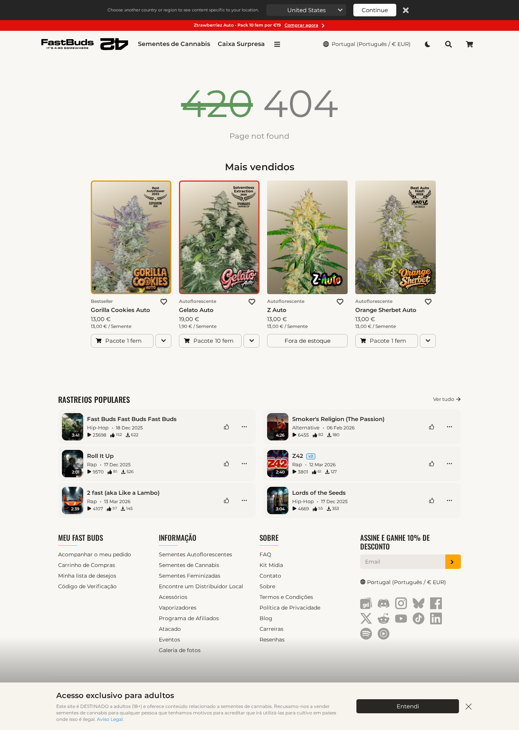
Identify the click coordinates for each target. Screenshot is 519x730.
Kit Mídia (271, 565)
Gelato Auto (196, 310)
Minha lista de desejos (87, 575)
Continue (375, 10)
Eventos (169, 639)
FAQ (265, 554)
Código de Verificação (87, 586)
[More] (244, 426)
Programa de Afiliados (189, 618)
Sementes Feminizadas (189, 575)
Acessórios (173, 597)
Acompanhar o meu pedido (94, 554)
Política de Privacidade (290, 607)
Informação (177, 537)
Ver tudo (443, 399)
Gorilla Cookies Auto (120, 310)
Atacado (170, 628)
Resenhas (272, 639)
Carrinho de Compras (86, 565)
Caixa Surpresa (241, 44)
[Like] (226, 426)
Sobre (269, 537)
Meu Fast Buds (80, 537)
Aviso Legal (110, 719)
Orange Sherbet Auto (385, 310)
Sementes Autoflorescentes (195, 554)
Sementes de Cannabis (174, 44)
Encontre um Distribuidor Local (201, 586)
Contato (270, 575)
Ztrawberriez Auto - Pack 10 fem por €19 (256, 25)
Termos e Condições (286, 597)
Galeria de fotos (180, 650)
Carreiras (271, 628)
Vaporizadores (177, 607)
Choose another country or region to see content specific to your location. (183, 10)
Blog (266, 618)
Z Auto (276, 310)
